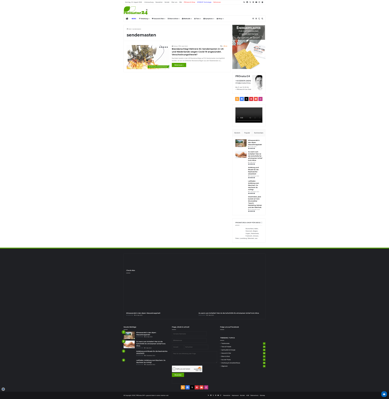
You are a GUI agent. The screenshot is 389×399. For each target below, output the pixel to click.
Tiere (197, 18)
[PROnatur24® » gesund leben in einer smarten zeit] (135, 10)
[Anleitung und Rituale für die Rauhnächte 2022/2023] (241, 170)
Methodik (186, 18)
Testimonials (225, 343)
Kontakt (167, 2)
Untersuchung (148, 2)
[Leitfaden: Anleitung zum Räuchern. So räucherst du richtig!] (241, 184)
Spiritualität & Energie (228, 350)
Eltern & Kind (173, 18)
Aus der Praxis (226, 359)
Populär (247, 133)
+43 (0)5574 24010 (243, 81)
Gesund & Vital (158, 18)
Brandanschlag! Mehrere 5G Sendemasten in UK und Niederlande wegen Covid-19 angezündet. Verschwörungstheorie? (198, 52)
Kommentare (258, 133)
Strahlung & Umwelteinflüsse (230, 363)
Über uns (174, 2)
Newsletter (159, 2)
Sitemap (262, 395)
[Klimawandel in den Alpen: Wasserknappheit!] (241, 143)
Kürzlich (237, 133)
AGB (247, 395)
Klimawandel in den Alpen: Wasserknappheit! (255, 142)
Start (129, 29)
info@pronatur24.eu (243, 83)
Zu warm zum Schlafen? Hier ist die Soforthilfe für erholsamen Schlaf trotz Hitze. (255, 156)
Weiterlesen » (179, 65)
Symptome (209, 18)
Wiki (180, 2)
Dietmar (175, 46)
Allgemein (224, 366)
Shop (220, 18)
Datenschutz (254, 395)
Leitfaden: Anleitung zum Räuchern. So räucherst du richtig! (253, 185)
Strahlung (144, 18)
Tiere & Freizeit (226, 346)
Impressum (235, 395)
